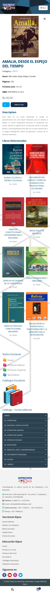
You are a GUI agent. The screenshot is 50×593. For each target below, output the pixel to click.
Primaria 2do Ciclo (9, 553)
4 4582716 (16, 500)
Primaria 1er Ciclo (9, 550)
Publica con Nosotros (10, 525)
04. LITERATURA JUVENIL (13, 435)
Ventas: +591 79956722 (13, 511)
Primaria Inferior (16, 365)
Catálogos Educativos (10, 560)
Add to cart (19, 104)
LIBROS (15, 71)
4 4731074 (25, 500)
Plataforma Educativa (10, 564)
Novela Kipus (7, 532)
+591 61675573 (36, 508)
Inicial (11, 360)
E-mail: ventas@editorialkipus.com (17, 504)
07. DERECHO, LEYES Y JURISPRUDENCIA (19, 450)
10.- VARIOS (8, 464)
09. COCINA (8, 459)
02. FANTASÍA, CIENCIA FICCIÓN (16, 425)
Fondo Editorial (8, 522)
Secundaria (13, 374)
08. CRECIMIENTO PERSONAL (15, 454)
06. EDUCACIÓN (10, 445)
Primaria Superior (17, 369)
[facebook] (4, 575)
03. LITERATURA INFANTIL (14, 430)
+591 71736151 (23, 508)
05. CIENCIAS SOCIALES (13, 440)
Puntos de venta (8, 536)
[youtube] (10, 575)
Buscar (12, 589)
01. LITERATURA (10, 420)
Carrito (32, 587)
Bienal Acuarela (8, 529)
